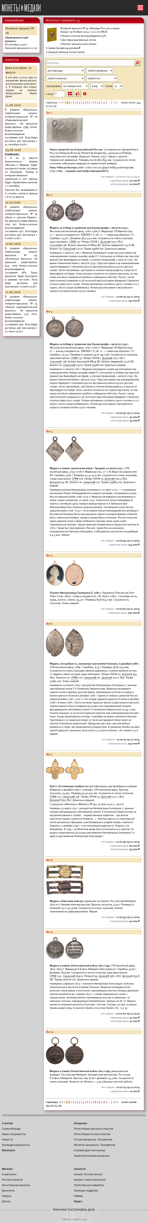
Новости (7, 1139)
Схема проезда (11, 1128)
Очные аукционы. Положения (93, 1139)
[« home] (21, 7)
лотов (109, 86)
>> (117, 102)
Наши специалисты (14, 1134)
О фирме (7, 1123)
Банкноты (8, 1190)
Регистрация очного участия (92, 1134)
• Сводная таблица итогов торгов (65, 52)
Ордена (6, 1195)
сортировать (53, 86)
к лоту (49, 93)
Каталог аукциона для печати (79, 44)
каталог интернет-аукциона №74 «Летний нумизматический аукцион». (21, 305)
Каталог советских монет (90, 1179)
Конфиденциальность (16, 1144)
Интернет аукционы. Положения (94, 1144)
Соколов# (55, 245)
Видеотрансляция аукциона (91, 1155)
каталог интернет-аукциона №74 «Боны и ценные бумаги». (21, 214)
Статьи (78, 1195)
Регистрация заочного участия (93, 1128)
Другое (6, 1201)
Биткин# (55, 482)
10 (104, 102)
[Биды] (77, 94)
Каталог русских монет (88, 1174)
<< (60, 102)
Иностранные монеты (16, 1185)
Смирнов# (69, 248)
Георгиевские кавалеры (89, 1185)
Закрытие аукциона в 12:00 (21, 43)
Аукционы (80, 1123)
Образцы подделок (86, 1190)
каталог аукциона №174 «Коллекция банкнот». (21, 255)
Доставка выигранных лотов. (79, 40)
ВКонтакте (8, 1150)
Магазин (7, 1168)
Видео (78, 1201)
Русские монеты (12, 1179)
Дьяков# (105, 241)
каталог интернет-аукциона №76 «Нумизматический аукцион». (21, 118)
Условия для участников (89, 1150)
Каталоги (80, 1168)
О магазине (9, 1174)
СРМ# (72, 241)
